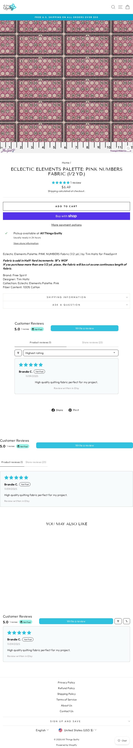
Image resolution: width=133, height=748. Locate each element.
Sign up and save (65, 721)
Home (65, 162)
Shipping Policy (66, 693)
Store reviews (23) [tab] (92, 342)
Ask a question (66, 304)
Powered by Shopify (66, 745)
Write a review (84, 328)
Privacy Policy (66, 682)
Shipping (53, 191)
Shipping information (66, 297)
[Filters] (18, 353)
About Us (66, 705)
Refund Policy (66, 688)
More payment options (66, 224)
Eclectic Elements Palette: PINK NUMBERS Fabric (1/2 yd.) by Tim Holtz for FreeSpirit (60, 254)
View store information (26, 243)
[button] (61, 182)
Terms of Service (66, 699)
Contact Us (66, 711)
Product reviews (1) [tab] (40, 342)
